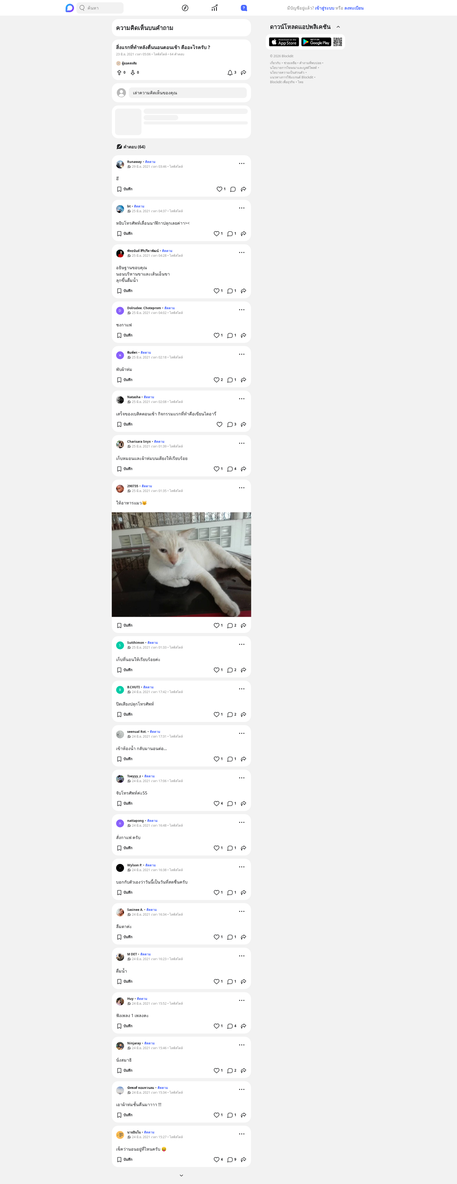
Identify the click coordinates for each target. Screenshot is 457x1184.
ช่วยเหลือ (290, 63)
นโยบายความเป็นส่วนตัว (287, 72)
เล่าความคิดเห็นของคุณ (155, 93)
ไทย (300, 82)
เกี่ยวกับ (275, 63)
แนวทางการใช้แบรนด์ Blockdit (291, 77)
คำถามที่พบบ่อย (310, 63)
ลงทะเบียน (354, 8)
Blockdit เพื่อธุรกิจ (282, 82)
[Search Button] (82, 8)
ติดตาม (150, 161)
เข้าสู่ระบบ (324, 8)
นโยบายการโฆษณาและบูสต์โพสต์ (293, 67)
